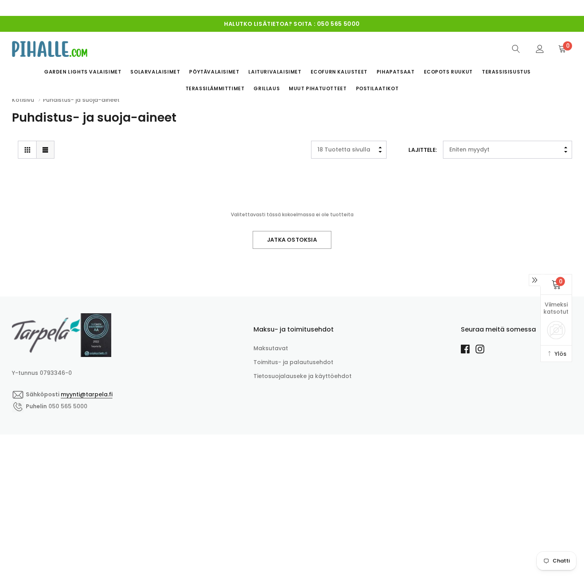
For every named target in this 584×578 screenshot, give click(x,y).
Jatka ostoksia (292, 240)
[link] (516, 48)
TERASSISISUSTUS (506, 71)
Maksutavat (270, 348)
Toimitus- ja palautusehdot (293, 362)
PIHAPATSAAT (396, 71)
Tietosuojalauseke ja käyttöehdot (302, 376)
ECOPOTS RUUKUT (448, 71)
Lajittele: (422, 150)
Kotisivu (23, 100)
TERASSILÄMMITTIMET (215, 88)
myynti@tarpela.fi (315, 26)
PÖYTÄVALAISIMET (214, 71)
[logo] (49, 49)
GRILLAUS (266, 88)
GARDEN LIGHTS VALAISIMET (82, 71)
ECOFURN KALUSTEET (339, 71)
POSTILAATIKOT (377, 88)
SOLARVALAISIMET (155, 71)
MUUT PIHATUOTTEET (317, 88)
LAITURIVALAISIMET (274, 71)
